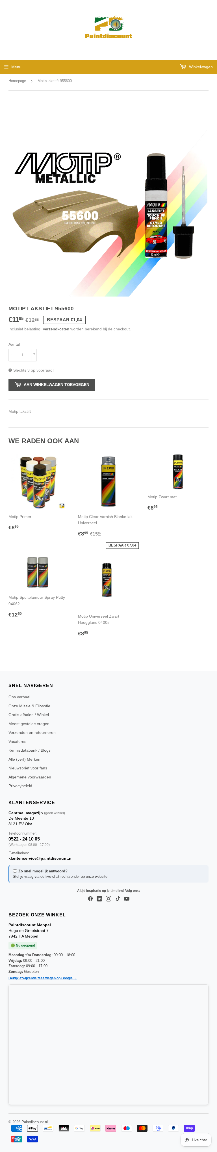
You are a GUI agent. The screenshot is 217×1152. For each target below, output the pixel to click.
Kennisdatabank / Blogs (29, 750)
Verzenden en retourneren (32, 732)
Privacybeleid (20, 786)
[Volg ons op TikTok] (117, 899)
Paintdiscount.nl (34, 1122)
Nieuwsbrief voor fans (27, 768)
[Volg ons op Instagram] (108, 899)
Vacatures (17, 741)
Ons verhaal (19, 697)
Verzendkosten (56, 329)
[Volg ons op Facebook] (90, 899)
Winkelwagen (200, 67)
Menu (16, 67)
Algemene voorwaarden (29, 777)
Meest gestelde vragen (28, 723)
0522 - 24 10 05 (24, 839)
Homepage (17, 81)
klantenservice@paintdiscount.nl (40, 858)
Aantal (14, 344)
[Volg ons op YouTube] (126, 899)
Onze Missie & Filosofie (29, 706)
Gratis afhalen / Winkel (28, 714)
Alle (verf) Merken (24, 759)
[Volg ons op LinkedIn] (99, 899)
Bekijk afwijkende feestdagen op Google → (42, 978)
